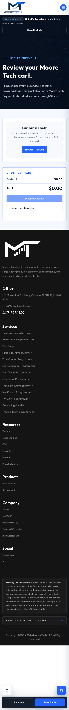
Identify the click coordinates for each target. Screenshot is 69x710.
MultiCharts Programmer (16, 392)
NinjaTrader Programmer (17, 352)
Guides (6, 457)
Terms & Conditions (13, 529)
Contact (7, 515)
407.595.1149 (13, 313)
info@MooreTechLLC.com (17, 306)
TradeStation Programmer (17, 359)
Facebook (8, 555)
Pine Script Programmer (16, 379)
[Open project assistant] (7, 690)
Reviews (7, 431)
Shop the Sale (34, 29)
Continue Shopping (23, 208)
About (6, 509)
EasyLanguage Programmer (18, 365)
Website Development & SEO (18, 339)
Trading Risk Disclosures (34, 620)
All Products (9, 490)
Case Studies (9, 437)
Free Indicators (11, 464)
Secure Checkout (34, 198)
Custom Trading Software (17, 333)
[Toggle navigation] (63, 7)
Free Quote (50, 702)
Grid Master (9, 483)
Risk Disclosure (10, 535)
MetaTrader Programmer (17, 372)
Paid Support (10, 346)
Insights (6, 451)
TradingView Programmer (17, 385)
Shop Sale (19, 702)
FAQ (4, 444)
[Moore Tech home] (22, 249)
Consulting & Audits (13, 405)
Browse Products (34, 149)
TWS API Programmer (15, 398)
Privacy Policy (10, 522)
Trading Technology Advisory (18, 411)
